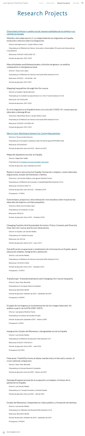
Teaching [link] (76, 3)
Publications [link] (50, 3)
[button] (82, 2)
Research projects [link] (63, 3)
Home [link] (41, 3)
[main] (42, 13)
